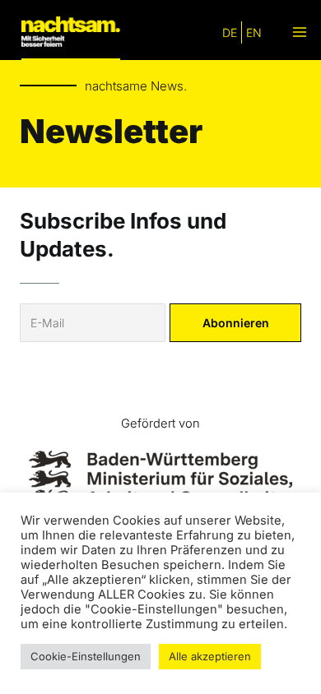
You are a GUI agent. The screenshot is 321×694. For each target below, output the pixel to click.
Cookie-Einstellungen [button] (85, 656)
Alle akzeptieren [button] (210, 656)
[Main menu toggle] (299, 32)
